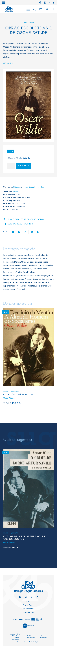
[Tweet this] (25, 232)
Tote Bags (28, 605)
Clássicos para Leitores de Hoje (16, 530)
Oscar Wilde (28, 23)
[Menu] (28, 9)
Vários (15, 192)
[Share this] (19, 232)
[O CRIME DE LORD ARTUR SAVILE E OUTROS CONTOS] (28, 310)
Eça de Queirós (10, 542)
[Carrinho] (41, 9)
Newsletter (28, 609)
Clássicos (17, 187)
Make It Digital (34, 642)
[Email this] (13, 232)
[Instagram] (45, 2)
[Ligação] (9, 9)
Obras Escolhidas (36, 187)
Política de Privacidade (31, 636)
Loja (29, 601)
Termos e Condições (43, 636)
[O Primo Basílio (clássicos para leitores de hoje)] (28, 450)
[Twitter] (49, 2)
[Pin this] (38, 232)
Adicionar (23, 166)
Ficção (25, 187)
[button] (34, 9)
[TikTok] (54, 2)
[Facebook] (40, 2)
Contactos (28, 612)
